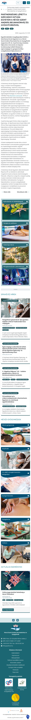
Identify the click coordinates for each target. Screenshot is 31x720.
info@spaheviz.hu (8, 646)
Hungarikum (5, 330)
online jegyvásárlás (19, 600)
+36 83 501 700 (7, 643)
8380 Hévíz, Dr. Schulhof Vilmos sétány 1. (15, 638)
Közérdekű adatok (15, 662)
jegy (4, 600)
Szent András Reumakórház (8, 327)
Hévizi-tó (13, 379)
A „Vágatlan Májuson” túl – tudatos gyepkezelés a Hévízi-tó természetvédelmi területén (14, 373)
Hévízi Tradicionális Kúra (21, 327)
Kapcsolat (15, 672)
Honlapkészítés (7, 714)
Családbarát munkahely (15, 703)
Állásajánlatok (15, 658)
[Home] (4, 3)
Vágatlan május (6, 379)
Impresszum (15, 655)
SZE (2, 28)
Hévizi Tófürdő (10, 600)
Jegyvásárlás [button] (9, 609)
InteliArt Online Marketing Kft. (20, 714)
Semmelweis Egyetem (21, 406)
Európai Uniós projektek (16, 667)
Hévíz (7, 28)
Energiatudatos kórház (22, 688)
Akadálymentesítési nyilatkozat (15, 665)
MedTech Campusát (16, 95)
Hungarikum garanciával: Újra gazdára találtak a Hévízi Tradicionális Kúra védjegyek (15, 321)
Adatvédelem (15, 653)
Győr (11, 28)
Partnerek (15, 670)
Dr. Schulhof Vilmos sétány (22, 379)
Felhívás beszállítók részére (15, 660)
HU (18, 2)
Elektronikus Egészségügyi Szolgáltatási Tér (9, 689)
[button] (24, 2)
